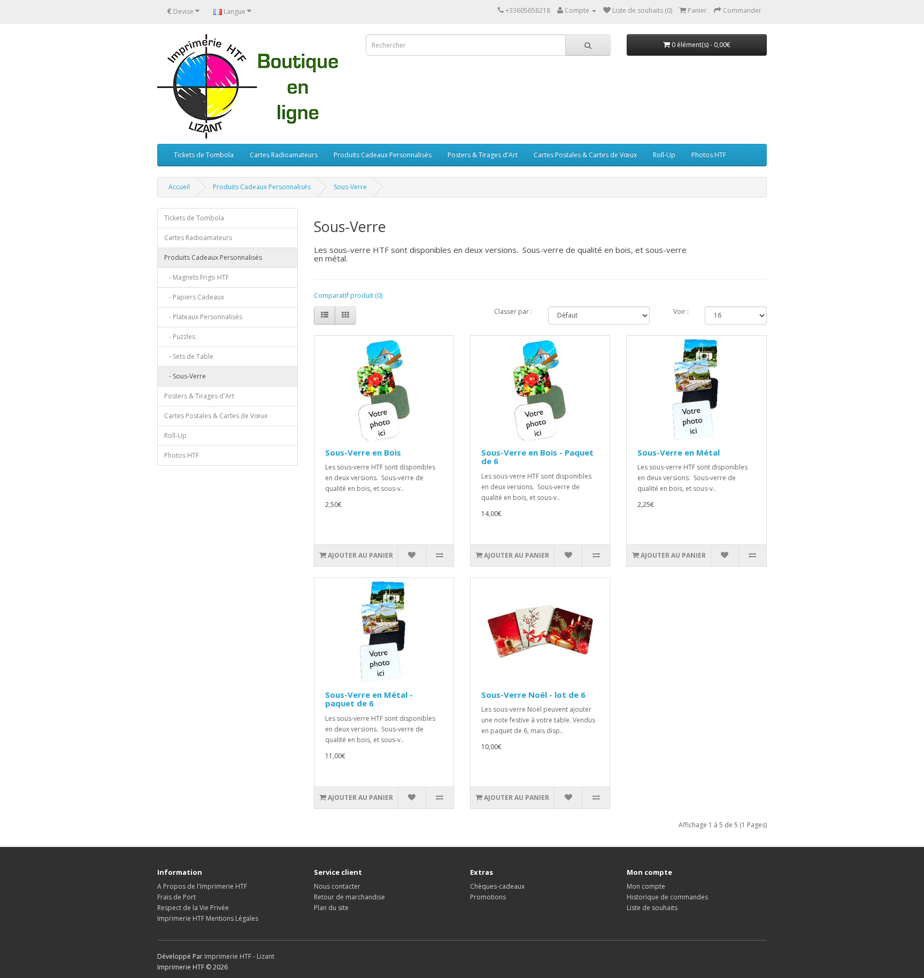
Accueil (179, 186)
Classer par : (513, 311)
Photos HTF (708, 154)
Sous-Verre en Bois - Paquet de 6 (537, 457)
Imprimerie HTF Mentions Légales (207, 918)
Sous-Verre (350, 186)
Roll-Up (664, 154)
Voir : (681, 311)
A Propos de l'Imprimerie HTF (202, 886)
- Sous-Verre (185, 376)
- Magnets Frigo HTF (196, 277)
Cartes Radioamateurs (284, 154)
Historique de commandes (667, 897)
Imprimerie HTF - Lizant (239, 956)
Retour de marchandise (349, 897)
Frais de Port (176, 897)
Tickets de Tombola (204, 154)
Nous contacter (337, 886)
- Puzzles (179, 336)
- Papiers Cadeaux (194, 297)
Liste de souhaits (652, 907)
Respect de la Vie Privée (193, 907)
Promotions (488, 897)
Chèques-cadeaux (497, 886)
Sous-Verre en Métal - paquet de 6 (369, 699)
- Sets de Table (188, 356)
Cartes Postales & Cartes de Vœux (585, 154)
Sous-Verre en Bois (363, 452)
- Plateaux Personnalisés (203, 316)
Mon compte (646, 886)
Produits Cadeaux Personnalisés (383, 154)
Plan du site (331, 907)
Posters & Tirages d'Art (483, 154)
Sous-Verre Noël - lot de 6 (533, 694)
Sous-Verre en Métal (678, 452)
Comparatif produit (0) (348, 295)
